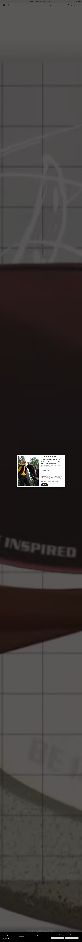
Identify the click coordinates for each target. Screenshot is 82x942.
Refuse (58, 938)
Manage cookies (6, 938)
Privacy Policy (46, 481)
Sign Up (44, 484)
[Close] (62, 457)
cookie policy (21, 936)
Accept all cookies (72, 938)
